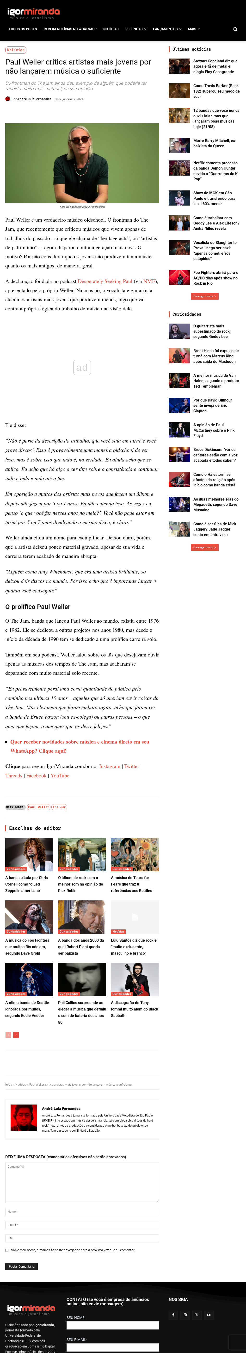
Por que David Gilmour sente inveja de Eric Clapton (212, 405)
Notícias (16, 50)
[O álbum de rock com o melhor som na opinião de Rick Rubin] (82, 1010)
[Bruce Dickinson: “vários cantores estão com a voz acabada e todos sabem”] (179, 454)
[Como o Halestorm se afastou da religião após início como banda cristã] (179, 479)
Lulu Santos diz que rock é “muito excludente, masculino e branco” (134, 1102)
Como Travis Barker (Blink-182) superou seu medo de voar (216, 91)
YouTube (59, 931)
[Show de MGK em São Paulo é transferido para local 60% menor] (179, 198)
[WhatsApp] (72, 111)
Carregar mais (203, 296)
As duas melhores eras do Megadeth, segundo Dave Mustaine (216, 504)
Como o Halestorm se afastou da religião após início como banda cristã (214, 480)
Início (8, 1240)
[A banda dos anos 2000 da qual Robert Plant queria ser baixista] (82, 1073)
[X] (61, 111)
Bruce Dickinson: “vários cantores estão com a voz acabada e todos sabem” (215, 455)
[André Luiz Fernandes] (8, 98)
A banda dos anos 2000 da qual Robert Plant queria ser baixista (81, 1102)
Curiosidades (16, 1025)
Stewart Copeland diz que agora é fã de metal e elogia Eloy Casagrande (215, 66)
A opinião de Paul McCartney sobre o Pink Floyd (214, 430)
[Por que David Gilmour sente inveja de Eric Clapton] (179, 405)
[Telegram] (83, 111)
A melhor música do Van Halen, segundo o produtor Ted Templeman (216, 381)
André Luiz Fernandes (34, 99)
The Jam (59, 963)
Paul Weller (38, 963)
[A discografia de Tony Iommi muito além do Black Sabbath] (135, 1135)
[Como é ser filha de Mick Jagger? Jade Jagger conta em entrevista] (179, 529)
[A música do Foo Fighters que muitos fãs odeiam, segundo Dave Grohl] (29, 1073)
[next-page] (16, 1191)
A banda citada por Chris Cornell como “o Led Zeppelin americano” (26, 1040)
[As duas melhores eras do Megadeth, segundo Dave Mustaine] (179, 504)
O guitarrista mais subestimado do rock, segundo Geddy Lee (212, 331)
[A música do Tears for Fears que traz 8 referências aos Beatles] (135, 1010)
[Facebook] (50, 111)
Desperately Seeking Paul (105, 281)
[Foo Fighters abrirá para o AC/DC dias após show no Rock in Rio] (179, 277)
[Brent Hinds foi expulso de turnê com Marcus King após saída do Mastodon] (179, 355)
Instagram (109, 921)
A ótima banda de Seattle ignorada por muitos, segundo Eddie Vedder (27, 1165)
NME (149, 281)
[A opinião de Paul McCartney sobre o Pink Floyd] (179, 429)
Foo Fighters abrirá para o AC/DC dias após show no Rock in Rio (215, 278)
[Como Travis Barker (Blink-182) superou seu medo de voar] (179, 90)
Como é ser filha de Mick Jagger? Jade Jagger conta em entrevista (214, 529)
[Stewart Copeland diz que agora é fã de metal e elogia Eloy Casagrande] (179, 66)
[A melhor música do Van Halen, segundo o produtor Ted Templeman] (179, 380)
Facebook (36, 931)
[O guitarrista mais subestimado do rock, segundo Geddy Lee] (179, 331)
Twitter (131, 921)
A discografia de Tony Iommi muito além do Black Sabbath (134, 1165)
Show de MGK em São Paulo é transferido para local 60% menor (214, 198)
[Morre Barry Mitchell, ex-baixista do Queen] (179, 145)
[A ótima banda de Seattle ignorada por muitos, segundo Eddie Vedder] (29, 1135)
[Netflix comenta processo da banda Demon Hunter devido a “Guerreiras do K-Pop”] (179, 168)
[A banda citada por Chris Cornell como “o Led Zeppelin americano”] (29, 1010)
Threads (13, 931)
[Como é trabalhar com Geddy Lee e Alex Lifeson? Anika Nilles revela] (179, 222)
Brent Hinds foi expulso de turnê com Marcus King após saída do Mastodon (216, 356)
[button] (235, 29)
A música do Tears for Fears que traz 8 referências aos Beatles (131, 1040)
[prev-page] (8, 1191)
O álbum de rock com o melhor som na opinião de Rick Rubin (80, 1040)
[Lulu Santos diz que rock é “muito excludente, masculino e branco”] (135, 1073)
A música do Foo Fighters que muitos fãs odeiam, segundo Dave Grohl (27, 1102)
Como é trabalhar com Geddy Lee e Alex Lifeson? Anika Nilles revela (216, 223)
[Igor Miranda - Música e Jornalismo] (33, 14)
